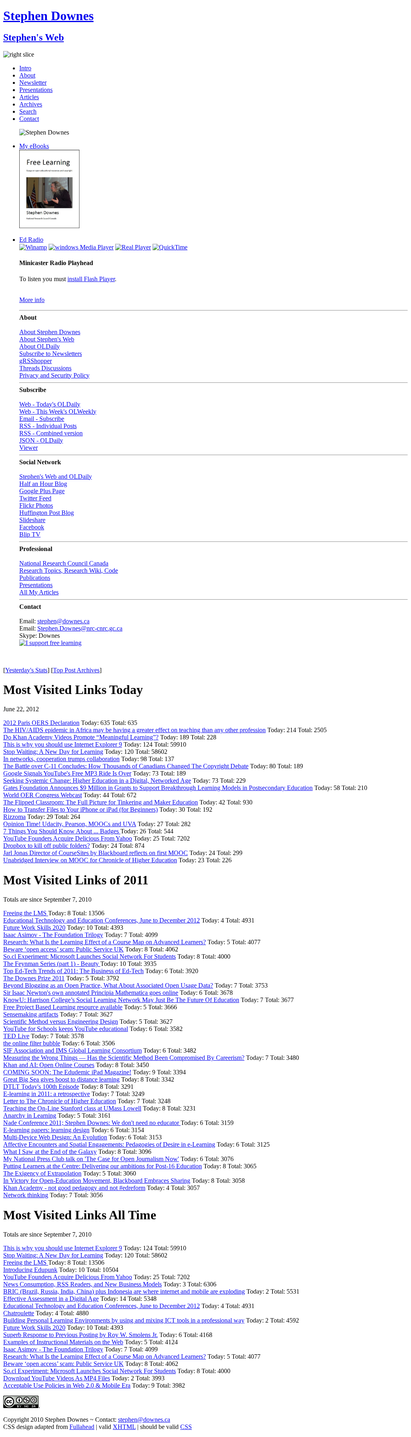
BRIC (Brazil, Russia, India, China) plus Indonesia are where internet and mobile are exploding (124, 1291)
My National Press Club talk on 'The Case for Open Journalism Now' (91, 1158)
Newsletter (33, 82)
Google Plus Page (42, 491)
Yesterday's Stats (26, 670)
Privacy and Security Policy (54, 375)
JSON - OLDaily (41, 440)
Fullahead (81, 1426)
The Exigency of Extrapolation (42, 1173)
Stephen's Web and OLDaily (55, 476)
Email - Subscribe (41, 418)
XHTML (124, 1426)
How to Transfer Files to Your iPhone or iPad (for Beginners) (80, 809)
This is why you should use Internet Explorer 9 (62, 744)
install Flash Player (91, 279)
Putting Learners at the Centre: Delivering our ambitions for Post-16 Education (102, 1166)
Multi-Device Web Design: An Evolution (55, 1137)
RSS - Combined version (51, 433)
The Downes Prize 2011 (34, 978)
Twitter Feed (35, 498)
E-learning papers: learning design (46, 1130)
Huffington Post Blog (46, 512)
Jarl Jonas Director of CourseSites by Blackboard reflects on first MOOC (95, 852)
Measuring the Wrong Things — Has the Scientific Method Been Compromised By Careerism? (123, 1057)
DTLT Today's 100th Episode (41, 1086)
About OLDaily (39, 346)
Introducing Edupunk (30, 1269)
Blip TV (30, 534)
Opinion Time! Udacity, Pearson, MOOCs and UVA (69, 824)
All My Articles (39, 592)
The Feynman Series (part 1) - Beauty (51, 963)
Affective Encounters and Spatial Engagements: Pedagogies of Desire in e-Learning (109, 1144)
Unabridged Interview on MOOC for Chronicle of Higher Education (90, 860)
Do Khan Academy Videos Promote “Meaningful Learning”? (81, 737)
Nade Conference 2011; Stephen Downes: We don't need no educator (92, 1122)
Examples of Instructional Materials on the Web (63, 1342)
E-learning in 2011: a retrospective (46, 1093)
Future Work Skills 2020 (34, 927)
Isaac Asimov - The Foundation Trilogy (53, 934)
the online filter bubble (31, 1043)
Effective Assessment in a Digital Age (51, 1298)
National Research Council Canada (63, 563)
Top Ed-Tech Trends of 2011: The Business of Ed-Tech (73, 971)
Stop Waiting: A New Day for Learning (53, 751)
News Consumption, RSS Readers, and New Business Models (82, 1284)
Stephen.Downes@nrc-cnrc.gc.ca (79, 628)
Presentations (36, 89)
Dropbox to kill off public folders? (46, 845)
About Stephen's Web (46, 339)
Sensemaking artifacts (30, 1014)
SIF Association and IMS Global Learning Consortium (72, 1050)
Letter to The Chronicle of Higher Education (59, 1101)
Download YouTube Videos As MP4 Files (56, 1378)
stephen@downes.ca (63, 621)
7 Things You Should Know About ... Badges (61, 831)
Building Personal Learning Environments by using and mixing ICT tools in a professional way (123, 1320)
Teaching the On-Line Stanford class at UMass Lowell (72, 1108)
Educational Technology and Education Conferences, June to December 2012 (101, 920)
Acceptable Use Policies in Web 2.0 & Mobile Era (66, 1385)
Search (28, 111)
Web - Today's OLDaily (49, 404)
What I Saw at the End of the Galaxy (50, 1151)
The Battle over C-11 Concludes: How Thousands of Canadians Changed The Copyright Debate (125, 766)
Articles (29, 97)
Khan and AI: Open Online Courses (48, 1064)
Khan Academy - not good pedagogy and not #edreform (74, 1187)
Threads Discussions (45, 368)
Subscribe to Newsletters (50, 353)
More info (32, 299)
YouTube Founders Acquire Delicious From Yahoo (67, 838)
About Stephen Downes (49, 332)
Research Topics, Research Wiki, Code (68, 570)
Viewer (28, 447)
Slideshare (32, 519)
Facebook (31, 527)
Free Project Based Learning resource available (62, 1007)
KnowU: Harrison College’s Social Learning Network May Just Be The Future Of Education (121, 999)
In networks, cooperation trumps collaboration (61, 758)
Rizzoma (14, 816)
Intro (25, 68)
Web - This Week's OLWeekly (57, 411)
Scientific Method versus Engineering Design (60, 1021)
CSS (186, 1426)
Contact (29, 118)
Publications (34, 577)
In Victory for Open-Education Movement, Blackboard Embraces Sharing (96, 1180)
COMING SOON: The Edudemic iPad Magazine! (67, 1072)
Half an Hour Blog (43, 483)
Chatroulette (18, 1313)
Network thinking (25, 1195)
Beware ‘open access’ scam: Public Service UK (63, 949)
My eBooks (34, 146)
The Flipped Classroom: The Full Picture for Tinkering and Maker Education (100, 802)
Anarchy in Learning (29, 1115)
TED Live (16, 1036)
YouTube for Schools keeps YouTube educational (65, 1028)
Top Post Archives (76, 670)
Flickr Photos (36, 505)
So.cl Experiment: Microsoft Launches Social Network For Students (89, 956)
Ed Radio (31, 239)
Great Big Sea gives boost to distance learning (61, 1079)
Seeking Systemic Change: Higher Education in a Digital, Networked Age (97, 780)
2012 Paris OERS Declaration (41, 722)
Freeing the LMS (25, 913)
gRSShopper (35, 360)
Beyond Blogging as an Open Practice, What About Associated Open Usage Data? (108, 985)
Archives (30, 104)
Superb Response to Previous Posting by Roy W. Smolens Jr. (80, 1334)
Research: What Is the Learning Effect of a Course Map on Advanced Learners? (104, 942)
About (27, 75)
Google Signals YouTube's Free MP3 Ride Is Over (67, 773)
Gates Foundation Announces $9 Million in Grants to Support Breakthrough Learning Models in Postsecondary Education (158, 787)
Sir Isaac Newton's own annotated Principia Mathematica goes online (90, 992)
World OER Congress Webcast (42, 795)
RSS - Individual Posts (48, 426)
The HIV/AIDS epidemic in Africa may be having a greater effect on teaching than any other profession (134, 730)
